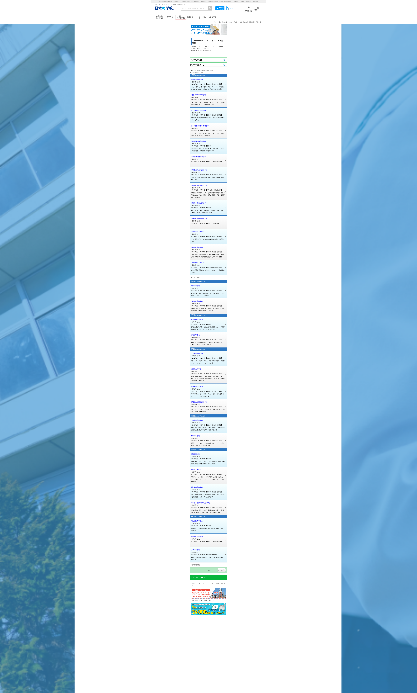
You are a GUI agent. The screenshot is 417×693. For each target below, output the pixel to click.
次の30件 (221, 570)
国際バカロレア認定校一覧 (254, 569)
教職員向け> (256, 1)
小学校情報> (195, 1)
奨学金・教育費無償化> (165, 1)
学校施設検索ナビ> (213, 1)
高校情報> (176, 1)
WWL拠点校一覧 (245, 586)
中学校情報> (185, 1)
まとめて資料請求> (246, 1)
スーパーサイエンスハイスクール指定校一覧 (271, 578)
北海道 (225, 22)
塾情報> (203, 1)
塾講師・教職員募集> (225, 1)
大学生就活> (235, 1)
